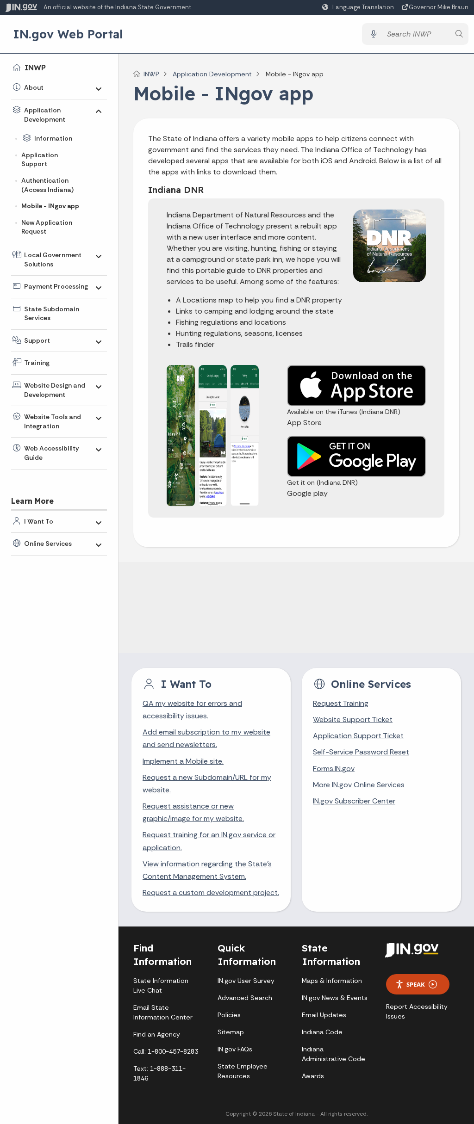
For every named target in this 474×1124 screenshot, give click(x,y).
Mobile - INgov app (50, 206)
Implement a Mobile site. (183, 761)
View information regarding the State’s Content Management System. (207, 870)
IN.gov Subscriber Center (354, 801)
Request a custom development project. (211, 892)
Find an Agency (156, 1034)
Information (53, 138)
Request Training (340, 703)
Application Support (39, 159)
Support (37, 340)
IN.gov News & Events (335, 998)
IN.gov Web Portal (68, 33)
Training (37, 362)
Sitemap (231, 1032)
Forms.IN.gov (334, 768)
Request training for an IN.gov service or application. (209, 841)
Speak (415, 984)
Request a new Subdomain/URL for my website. (207, 783)
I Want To (38, 521)
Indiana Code (322, 1032)
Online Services (48, 543)
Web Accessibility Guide (51, 453)
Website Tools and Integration (52, 421)
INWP (35, 67)
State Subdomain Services (51, 313)
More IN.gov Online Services (359, 785)
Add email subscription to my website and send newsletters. (206, 738)
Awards (313, 1076)
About (34, 87)
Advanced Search (245, 998)
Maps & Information (332, 980)
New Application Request (46, 227)
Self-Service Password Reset (361, 752)
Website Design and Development (54, 390)
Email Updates (324, 1015)
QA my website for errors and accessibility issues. (192, 709)
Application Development (44, 115)
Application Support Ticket (358, 736)
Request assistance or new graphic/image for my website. (193, 812)
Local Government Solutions (52, 259)
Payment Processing (56, 286)
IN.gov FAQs (235, 1049)
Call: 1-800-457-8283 (165, 1051)
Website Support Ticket (353, 719)
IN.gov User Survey (246, 980)
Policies (229, 1015)
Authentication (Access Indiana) (47, 185)
